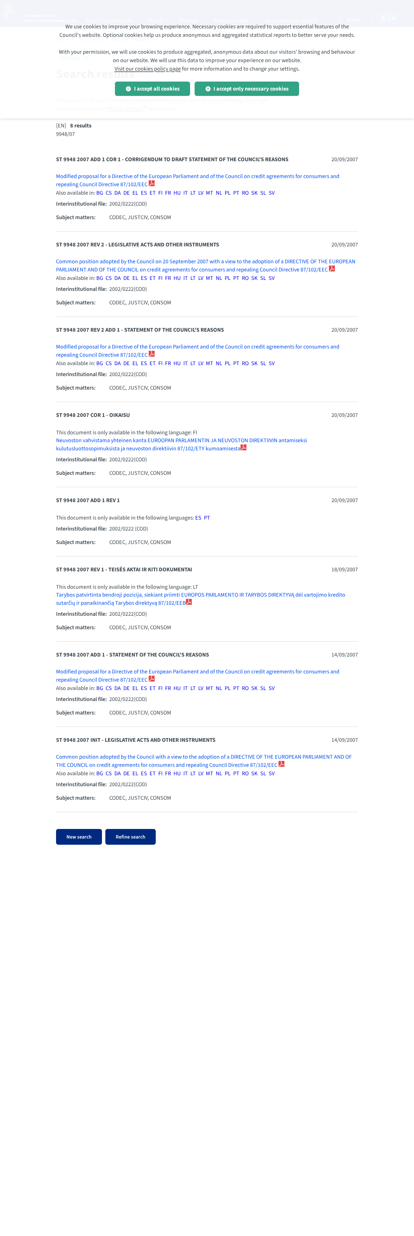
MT (209, 193)
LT (193, 193)
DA (117, 193)
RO (245, 193)
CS (109, 193)
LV (200, 193)
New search (79, 837)
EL (135, 193)
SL (263, 193)
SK (254, 193)
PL (228, 193)
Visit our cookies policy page (148, 69)
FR (168, 193)
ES (144, 193)
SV (272, 193)
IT (185, 193)
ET (153, 193)
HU (177, 193)
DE (126, 193)
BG (99, 193)
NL (219, 193)
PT (236, 193)
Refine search (130, 837)
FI (160, 193)
